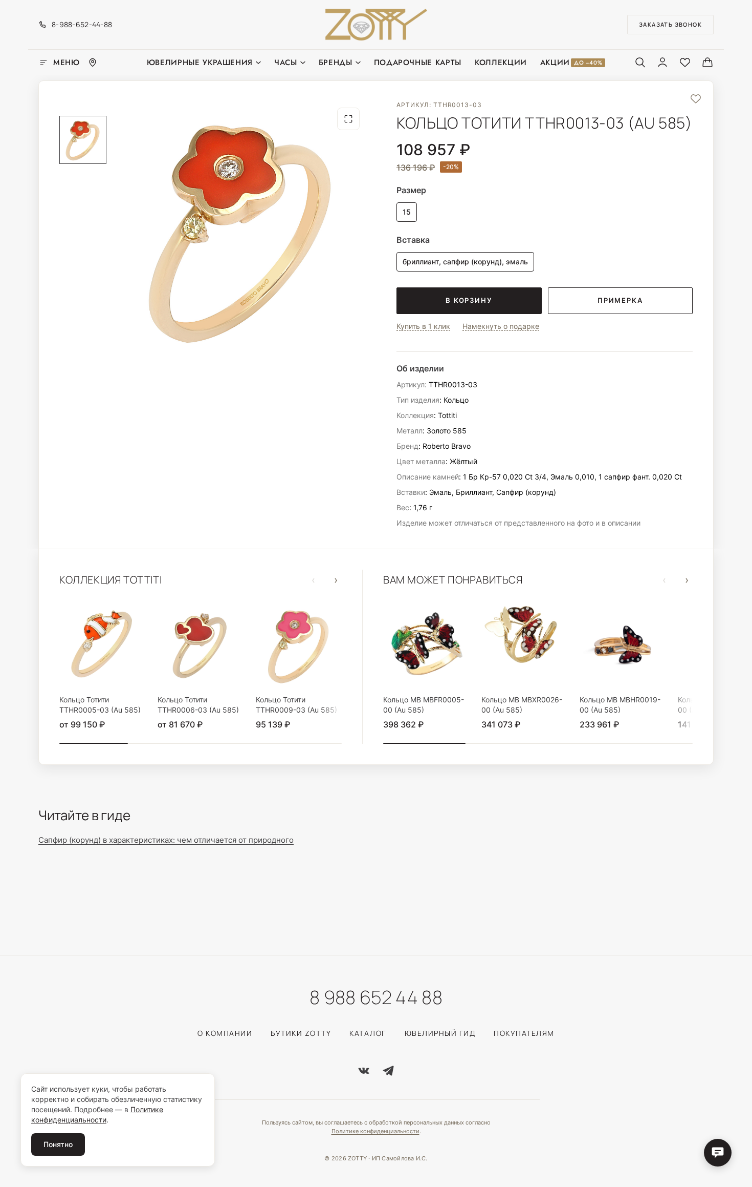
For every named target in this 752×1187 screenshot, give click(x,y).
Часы (285, 62)
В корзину (469, 300)
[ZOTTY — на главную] (376, 24)
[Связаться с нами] (718, 1153)
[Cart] (707, 62)
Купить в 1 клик (423, 326)
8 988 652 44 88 (376, 997)
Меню (66, 62)
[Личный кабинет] (662, 62)
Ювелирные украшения (200, 62)
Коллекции (501, 62)
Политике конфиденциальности (375, 1131)
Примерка (620, 300)
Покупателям (524, 1033)
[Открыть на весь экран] (348, 119)
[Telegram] (388, 1070)
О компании (224, 1033)
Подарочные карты (417, 62)
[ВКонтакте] (363, 1070)
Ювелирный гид (440, 1033)
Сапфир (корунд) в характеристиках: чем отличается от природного (166, 840)
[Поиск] (640, 62)
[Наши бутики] (92, 62)
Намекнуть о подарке (500, 326)
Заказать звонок (670, 24)
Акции (571, 62)
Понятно (58, 1144)
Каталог (367, 1033)
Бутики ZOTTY (301, 1033)
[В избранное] (696, 98)
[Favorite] (685, 62)
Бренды (335, 62)
